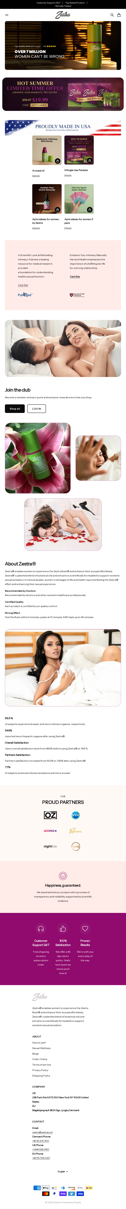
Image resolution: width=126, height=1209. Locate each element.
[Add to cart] (57, 161)
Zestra (56, 1202)
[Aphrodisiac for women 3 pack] (79, 199)
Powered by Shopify (71, 1202)
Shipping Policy (41, 1075)
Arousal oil (38, 170)
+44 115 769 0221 (41, 1157)
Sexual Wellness (41, 1048)
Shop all (15, 408)
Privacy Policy (40, 1070)
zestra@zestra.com (42, 1132)
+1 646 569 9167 (40, 1149)
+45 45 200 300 (40, 1140)
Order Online (39, 1059)
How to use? (39, 1042)
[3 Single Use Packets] (79, 150)
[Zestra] (63, 15)
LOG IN (36, 408)
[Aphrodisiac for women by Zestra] (47, 199)
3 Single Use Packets (76, 170)
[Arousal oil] (47, 150)
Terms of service (41, 1064)
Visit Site (23, 285)
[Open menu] (7, 15)
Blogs (35, 1053)
